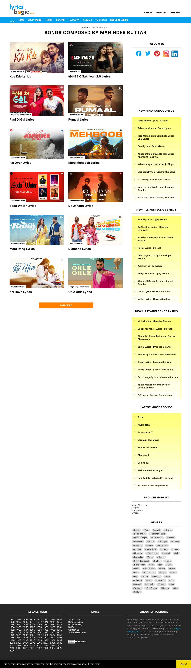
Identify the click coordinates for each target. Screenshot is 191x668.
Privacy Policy (75, 624)
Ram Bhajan (157, 538)
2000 (53, 640)
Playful (163, 573)
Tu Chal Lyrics (154, 179)
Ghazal (161, 557)
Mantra (151, 542)
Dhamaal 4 (143, 455)
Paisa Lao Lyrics (156, 197)
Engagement (153, 553)
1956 (25, 627)
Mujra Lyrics (154, 321)
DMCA (71, 627)
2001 (59, 640)
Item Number (139, 565)
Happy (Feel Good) (141, 561)
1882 (12, 619)
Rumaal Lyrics (78, 119)
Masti (136, 569)
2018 (12, 648)
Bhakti (137, 530)
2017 (59, 645)
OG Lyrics (155, 395)
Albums (87, 20)
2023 (45, 648)
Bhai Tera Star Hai (147, 447)
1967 (45, 630)
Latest (148, 12)
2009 (59, 642)
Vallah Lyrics (154, 299)
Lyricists (136, 513)
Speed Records (17, 71)
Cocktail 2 (143, 462)
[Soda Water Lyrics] (37, 187)
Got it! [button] (183, 664)
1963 (18, 630)
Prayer (145, 576)
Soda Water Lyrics (23, 206)
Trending (174, 12)
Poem (173, 573)
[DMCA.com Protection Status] (77, 642)
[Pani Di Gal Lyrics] (37, 100)
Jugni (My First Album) (21, 114)
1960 (52, 627)
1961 (59, 627)
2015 (45, 645)
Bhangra (163, 542)
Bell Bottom (75, 71)
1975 (45, 632)
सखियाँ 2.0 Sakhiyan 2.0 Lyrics (89, 76)
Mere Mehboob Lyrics (84, 163)
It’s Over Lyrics (20, 163)
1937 (59, 619)
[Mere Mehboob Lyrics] (95, 144)
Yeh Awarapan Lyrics (156, 164)
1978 (12, 635)
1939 (18, 622)
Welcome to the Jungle (150, 470)
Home (21, 20)
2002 (12, 642)
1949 (32, 624)
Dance (150, 545)
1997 (32, 640)
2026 (12, 650)
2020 (25, 648)
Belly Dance (162, 545)
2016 (52, 645)
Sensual (137, 584)
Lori (160, 565)
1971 (18, 632)
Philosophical (149, 573)
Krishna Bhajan (140, 538)
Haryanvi (74, 20)
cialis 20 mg (6, 602)
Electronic (138, 553)
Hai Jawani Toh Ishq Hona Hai (153, 485)
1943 (45, 622)
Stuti (176, 588)
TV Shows (101, 20)
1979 (18, 635)
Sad (172, 580)
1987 (18, 637)
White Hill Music (76, 157)
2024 (52, 648)
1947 (18, 624)
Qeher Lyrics (154, 291)
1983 (45, 635)
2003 (18, 642)
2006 (39, 642)
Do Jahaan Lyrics (80, 206)
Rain (168, 576)
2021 (32, 648)
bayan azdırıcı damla (28, 602)
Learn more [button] (94, 664)
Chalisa (171, 538)
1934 (39, 619)
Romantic (161, 580)
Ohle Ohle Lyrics (80, 292)
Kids (152, 565)
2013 (32, 645)
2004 (25, 642)
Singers (135, 507)
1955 (18, 627)
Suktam (137, 592)
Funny (150, 557)
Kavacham (138, 542)
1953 (59, 624)
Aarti (147, 530)
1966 (39, 630)
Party (136, 573)
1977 (59, 632)
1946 (12, 624)
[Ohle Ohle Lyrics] (95, 273)
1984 (52, 635)
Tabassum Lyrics (154, 128)
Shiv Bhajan (152, 588)
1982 (39, 635)
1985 (59, 635)
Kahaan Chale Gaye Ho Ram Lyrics (157, 155)
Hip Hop (157, 561)
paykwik (42, 602)
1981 (32, 635)
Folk (177, 553)
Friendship (138, 557)
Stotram (165, 588)
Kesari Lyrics (155, 362)
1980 (25, 635)
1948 (25, 624)
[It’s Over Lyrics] (37, 144)
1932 (25, 619)
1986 (12, 637)
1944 (52, 622)
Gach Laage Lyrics (158, 377)
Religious (138, 580)
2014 (39, 645)
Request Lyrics (119, 20)
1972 (25, 632)
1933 (32, 619)
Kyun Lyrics (150, 265)
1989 (32, 637)
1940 (25, 622)
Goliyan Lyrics (153, 273)
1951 (45, 624)
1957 (32, 627)
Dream (175, 549)
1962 (12, 630)
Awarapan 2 (144, 424)
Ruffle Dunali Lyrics (155, 369)
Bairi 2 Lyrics (154, 346)
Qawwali (156, 576)
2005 (32, 642)
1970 (12, 632)
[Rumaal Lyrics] (95, 100)
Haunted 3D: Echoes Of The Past (155, 478)
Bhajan (169, 530)
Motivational (149, 569)
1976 (52, 632)
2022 (39, 648)
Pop (135, 576)
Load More (66, 305)
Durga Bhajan (139, 534)
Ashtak (157, 530)
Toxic (141, 417)
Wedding (137, 588)
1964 (25, 630)
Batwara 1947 (145, 432)
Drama (164, 549)
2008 (53, 642)
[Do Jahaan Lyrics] (95, 187)
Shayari (162, 584)
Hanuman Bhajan (158, 534)
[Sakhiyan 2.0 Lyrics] (95, 57)
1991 (45, 637)
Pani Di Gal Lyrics (22, 119)
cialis (14, 602)
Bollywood (34, 20)
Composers (137, 510)
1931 (18, 619)
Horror (168, 561)
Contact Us (73, 630)
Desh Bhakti (151, 549)
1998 (39, 640)
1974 (39, 632)
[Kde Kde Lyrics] (37, 57)
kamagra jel (53, 602)
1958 (39, 627)
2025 (59, 648)
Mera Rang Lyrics (22, 249)
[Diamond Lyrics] (95, 230)
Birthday (175, 542)
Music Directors (139, 505)
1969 (59, 630)
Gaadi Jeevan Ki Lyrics (155, 328)
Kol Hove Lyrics (21, 292)
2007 (45, 642)
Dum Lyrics (151, 146)
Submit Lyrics (74, 619)
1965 (32, 630)
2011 (18, 645)
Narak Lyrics (149, 247)
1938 (12, 622)
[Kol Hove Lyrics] (37, 273)
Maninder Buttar (77, 114)
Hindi (49, 20)
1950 (39, 624)
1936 (52, 619)
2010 (12, 645)
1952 (52, 624)
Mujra (162, 569)
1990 (39, 637)
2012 (25, 645)
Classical (138, 545)
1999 (45, 640)
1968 (52, 630)
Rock (149, 580)
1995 (18, 640)
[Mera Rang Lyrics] (37, 230)
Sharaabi (150, 584)
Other (172, 569)
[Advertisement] (156, 83)
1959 (45, 627)
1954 (12, 627)
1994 (12, 640)
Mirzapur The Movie (148, 440)
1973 (32, 632)
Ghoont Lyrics (157, 354)
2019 (18, 648)
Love (169, 565)
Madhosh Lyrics (156, 171)
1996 (25, 640)
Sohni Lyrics (152, 219)
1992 (52, 637)
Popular (161, 12)
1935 (45, 619)
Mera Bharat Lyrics (153, 120)
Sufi (172, 584)
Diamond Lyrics (79, 249)
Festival (167, 553)
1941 (32, 622)
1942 (39, 622)
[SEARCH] (179, 20)
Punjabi (60, 20)
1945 (59, 622)
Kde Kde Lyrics (20, 76)
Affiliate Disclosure (77, 632)
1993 (59, 637)
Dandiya (137, 549)
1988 (25, 637)
